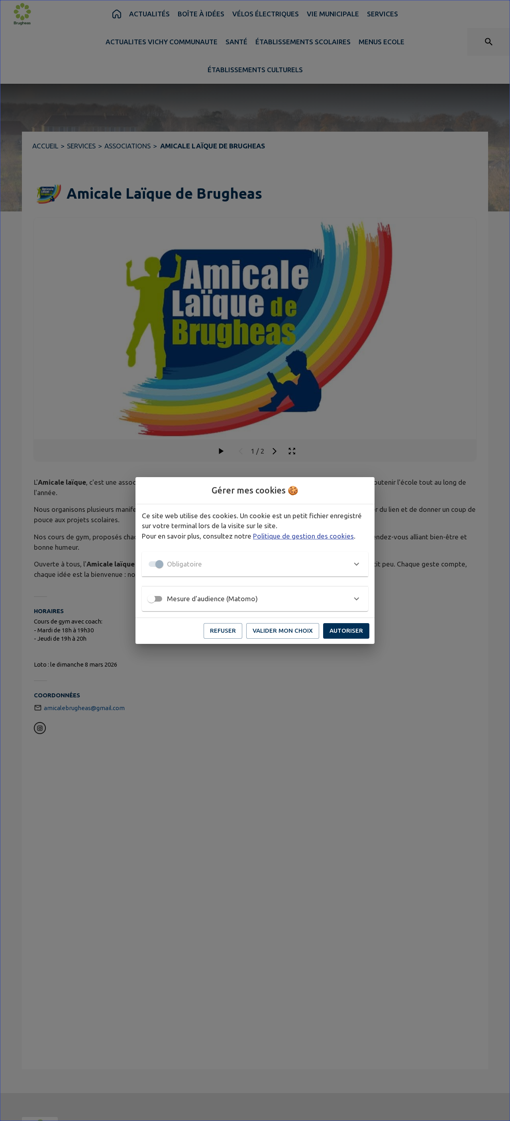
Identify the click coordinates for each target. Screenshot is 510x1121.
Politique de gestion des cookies (303, 536)
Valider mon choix (283, 630)
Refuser (223, 630)
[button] (255, 564)
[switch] (151, 598)
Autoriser (346, 630)
